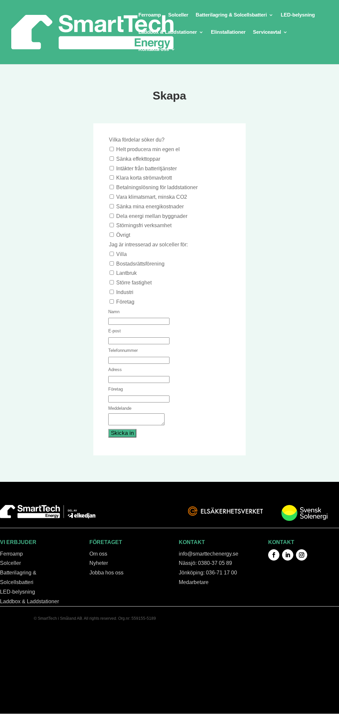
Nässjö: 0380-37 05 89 (205, 563)
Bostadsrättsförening (140, 264)
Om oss (98, 554)
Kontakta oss (153, 49)
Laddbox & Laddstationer (167, 32)
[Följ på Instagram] (301, 555)
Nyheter (98, 563)
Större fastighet (134, 282)
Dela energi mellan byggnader (151, 216)
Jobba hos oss (106, 572)
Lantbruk (126, 273)
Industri (124, 292)
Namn (114, 311)
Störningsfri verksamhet (143, 225)
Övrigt (123, 235)
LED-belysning (298, 15)
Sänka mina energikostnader (150, 206)
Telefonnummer (123, 350)
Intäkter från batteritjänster (146, 168)
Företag (125, 302)
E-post (114, 330)
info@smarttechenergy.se (208, 554)
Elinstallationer (228, 32)
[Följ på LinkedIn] (287, 555)
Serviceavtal (267, 32)
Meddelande (119, 408)
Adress (115, 369)
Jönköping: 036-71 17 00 (208, 572)
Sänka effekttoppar (138, 159)
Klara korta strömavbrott (144, 178)
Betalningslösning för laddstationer (157, 187)
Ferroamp (149, 15)
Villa (121, 254)
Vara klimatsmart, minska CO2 (151, 197)
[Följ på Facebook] (273, 555)
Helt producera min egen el (148, 149)
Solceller (178, 15)
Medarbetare (194, 582)
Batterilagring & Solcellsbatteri (231, 15)
